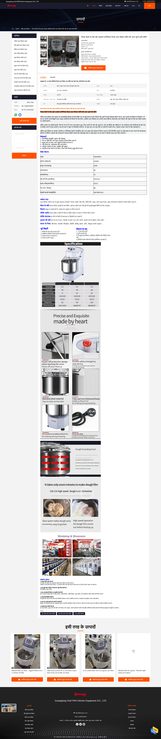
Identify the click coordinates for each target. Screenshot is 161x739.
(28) (20, 53)
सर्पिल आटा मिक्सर (25, 29)
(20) (22, 78)
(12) (22, 82)
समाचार (132, 721)
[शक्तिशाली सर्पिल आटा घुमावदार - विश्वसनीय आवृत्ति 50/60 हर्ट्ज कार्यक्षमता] (98, 651)
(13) (20, 70)
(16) (21, 74)
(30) (20, 61)
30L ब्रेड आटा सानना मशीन (64, 613)
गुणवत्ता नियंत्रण (132, 717)
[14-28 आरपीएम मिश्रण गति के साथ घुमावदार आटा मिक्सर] (63, 651)
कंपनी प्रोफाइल (132, 709)
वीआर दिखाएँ (109, 6)
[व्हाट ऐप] (16, 115)
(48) (20, 41)
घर (87, 6)
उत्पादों (93, 6)
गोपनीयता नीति (132, 728)
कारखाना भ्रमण (132, 713)
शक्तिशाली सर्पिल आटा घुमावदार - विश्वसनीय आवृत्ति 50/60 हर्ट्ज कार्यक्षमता (96, 672)
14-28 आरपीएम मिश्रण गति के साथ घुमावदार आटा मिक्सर (62, 670)
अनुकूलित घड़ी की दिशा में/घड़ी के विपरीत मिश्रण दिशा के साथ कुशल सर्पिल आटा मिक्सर (133, 672)
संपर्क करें (126, 6)
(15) (22, 90)
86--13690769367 (149, 1)
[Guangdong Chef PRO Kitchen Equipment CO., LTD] (12, 6)
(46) (21, 45)
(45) (21, 65)
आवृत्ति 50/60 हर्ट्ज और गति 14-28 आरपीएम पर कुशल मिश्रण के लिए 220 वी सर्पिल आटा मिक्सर (26, 672)
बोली (150, 6)
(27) (20, 57)
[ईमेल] (20, 115)
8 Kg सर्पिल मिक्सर (79, 613)
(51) (20, 49)
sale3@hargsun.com (132, 1)
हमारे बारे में (117, 6)
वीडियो (100, 6)
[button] (14, 656)
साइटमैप (132, 724)
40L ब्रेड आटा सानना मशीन (48, 613)
